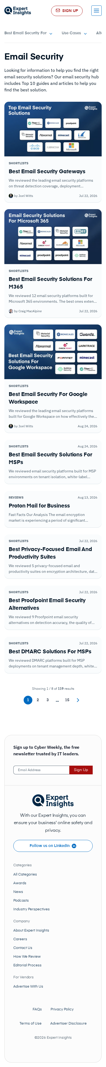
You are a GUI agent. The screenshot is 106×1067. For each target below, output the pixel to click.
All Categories (25, 874)
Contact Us (22, 948)
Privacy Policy (62, 1009)
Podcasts (21, 900)
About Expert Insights (31, 930)
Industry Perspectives (31, 909)
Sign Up (81, 770)
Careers (20, 939)
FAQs (37, 1009)
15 (67, 700)
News (18, 892)
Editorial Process (27, 965)
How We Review (27, 956)
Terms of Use (31, 1023)
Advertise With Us (28, 986)
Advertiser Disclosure (68, 1023)
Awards (19, 883)
